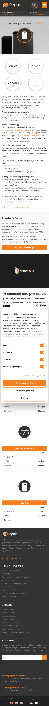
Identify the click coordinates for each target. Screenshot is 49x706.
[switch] (43, 352)
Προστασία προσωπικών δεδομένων (15, 577)
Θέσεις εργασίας (8, 573)
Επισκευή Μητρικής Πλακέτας (13, 626)
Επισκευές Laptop (8, 612)
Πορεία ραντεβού (8, 590)
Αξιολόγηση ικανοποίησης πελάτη (15, 583)
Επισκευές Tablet (8, 619)
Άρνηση (24, 398)
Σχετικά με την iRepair (10, 570)
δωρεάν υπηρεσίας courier (30, 135)
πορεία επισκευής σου (39, 14)
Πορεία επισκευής (8, 587)
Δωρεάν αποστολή (8, 580)
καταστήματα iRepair (12, 130)
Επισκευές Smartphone (11, 609)
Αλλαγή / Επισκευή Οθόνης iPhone (15, 632)
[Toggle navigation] (44, 5)
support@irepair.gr (11, 681)
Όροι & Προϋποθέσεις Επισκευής (14, 593)
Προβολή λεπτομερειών (32, 376)
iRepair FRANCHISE (9, 597)
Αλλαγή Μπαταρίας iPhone (12, 629)
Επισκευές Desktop (9, 616)
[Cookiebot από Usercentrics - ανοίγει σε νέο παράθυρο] (36, 305)
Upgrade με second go (24, 247)
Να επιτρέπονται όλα (24, 383)
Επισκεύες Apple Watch (11, 622)
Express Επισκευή (9, 14)
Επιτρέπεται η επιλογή (24, 391)
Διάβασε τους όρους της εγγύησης (15, 207)
